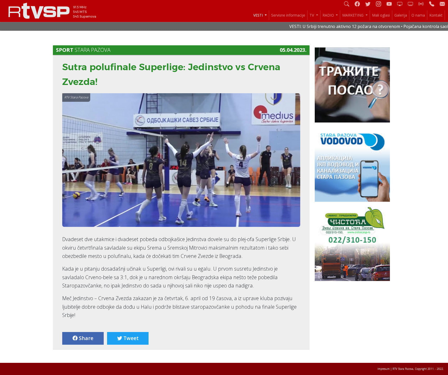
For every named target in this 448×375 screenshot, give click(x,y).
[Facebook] (359, 3)
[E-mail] (442, 3)
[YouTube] (391, 3)
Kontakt (436, 15)
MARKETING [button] (353, 15)
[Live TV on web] (412, 3)
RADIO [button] (329, 15)
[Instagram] (380, 3)
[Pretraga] (348, 3)
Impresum (383, 369)
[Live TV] (402, 3)
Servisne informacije (288, 15)
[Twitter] (370, 3)
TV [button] (312, 15)
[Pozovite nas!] (433, 3)
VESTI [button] (258, 15)
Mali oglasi (381, 15)
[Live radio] (423, 3)
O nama (418, 15)
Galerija (400, 15)
